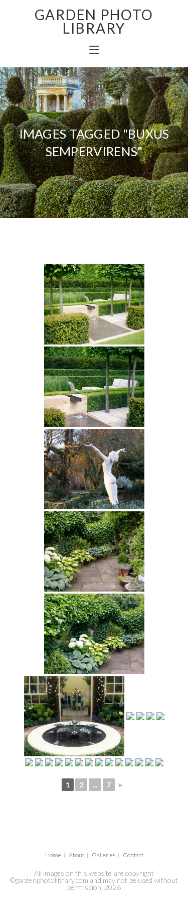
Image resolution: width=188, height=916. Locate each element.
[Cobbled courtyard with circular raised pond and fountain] (140, 716)
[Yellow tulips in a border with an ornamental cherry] (89, 762)
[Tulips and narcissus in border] (69, 762)
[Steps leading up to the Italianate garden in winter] (59, 762)
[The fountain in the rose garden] (79, 762)
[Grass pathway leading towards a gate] (49, 762)
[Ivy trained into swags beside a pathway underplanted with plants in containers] (94, 551)
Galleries (103, 855)
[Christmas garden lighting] (139, 762)
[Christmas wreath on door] (130, 716)
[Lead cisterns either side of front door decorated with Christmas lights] (119, 762)
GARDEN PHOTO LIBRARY (94, 21)
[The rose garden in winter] (99, 762)
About (76, 855)
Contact (133, 855)
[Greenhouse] (129, 762)
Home (53, 855)
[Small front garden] (150, 716)
